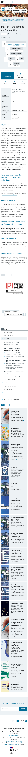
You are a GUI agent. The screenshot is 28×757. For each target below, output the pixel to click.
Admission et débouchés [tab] (20, 76)
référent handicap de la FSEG (9, 195)
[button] (17, 721)
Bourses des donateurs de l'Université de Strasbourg (17, 666)
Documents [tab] (22, 83)
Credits (20, 741)
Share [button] (14, 721)
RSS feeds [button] (21, 721)
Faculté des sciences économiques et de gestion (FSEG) (18, 91)
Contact (10, 2)
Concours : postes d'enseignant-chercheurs (17, 551)
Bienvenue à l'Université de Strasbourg (17, 427)
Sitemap (8, 741)
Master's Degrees (6, 20)
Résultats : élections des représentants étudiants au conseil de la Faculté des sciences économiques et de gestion (17, 623)
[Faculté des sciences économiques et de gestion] (3, 9)
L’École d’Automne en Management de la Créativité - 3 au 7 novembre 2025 (16, 645)
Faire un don (17, 2)
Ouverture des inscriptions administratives (15, 413)
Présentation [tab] (8, 76)
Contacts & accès (15, 735)
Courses (22, 19)
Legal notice (14, 741)
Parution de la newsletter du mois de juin (17, 485)
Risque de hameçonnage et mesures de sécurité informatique (17, 586)
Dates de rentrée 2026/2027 (15, 466)
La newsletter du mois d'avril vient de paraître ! (17, 534)
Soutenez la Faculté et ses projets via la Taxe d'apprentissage (17, 500)
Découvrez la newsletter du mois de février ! (17, 568)
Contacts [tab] (14, 83)
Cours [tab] (5, 83)
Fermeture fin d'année (17, 603)
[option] (14, 416)
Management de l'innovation (17, 20)
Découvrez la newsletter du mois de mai (17, 518)
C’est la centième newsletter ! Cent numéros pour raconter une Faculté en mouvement (17, 447)
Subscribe (23, 708)
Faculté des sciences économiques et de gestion (10, 19)
